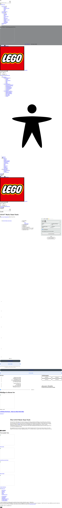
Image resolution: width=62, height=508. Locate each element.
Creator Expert (6, 163)
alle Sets (7, 78)
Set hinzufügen (4, 496)
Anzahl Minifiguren (9, 87)
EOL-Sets (8, 80)
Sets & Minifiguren (7, 170)
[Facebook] (5, 430)
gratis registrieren (27, 44)
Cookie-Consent (4, 499)
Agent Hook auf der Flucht (4, 460)
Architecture (6, 162)
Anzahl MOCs (8, 89)
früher (7, 83)
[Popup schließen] (0, 25)
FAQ (1, 175)
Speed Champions (6, 161)
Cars (25, 222)
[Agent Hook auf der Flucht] (7, 458)
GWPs (7, 79)
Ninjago (5, 166)
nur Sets (5, 171)
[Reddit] (2, 430)
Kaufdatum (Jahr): (44, 226)
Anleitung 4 (57, 379)
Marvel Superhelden (9, 93)
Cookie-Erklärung (4, 500)
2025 (6, 82)
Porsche (7, 96)
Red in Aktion (2, 473)
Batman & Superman (9, 91)
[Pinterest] (1, 430)
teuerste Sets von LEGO (9, 84)
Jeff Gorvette (2, 446)
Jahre (32, 389)
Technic (5, 159)
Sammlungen (5, 169)
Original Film (26, 223)
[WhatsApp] (4, 430)
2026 (6, 81)
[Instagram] (1, 507)
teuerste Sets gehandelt (9, 85)
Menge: (43, 223)
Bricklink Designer (7, 160)
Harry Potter (8, 94)
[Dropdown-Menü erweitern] (6, 158)
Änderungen (4, 497)
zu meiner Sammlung (51, 233)
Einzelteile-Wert (8, 86)
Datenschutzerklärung (5, 498)
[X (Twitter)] (0, 430)
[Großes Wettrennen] (7, 485)
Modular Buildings (9, 92)
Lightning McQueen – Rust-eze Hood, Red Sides (12, 411)
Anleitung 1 (46, 377)
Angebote (25, 70)
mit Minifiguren (45, 229)
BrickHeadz (6, 167)
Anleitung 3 (46, 379)
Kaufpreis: (53, 226)
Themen (4, 158)
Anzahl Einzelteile (8, 88)
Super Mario (8, 95)
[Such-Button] (10, 210)
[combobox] (4, 210)
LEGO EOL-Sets (4, 494)
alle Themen (6, 168)
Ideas (4, 164)
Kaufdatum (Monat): (55, 223)
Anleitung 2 (57, 377)
